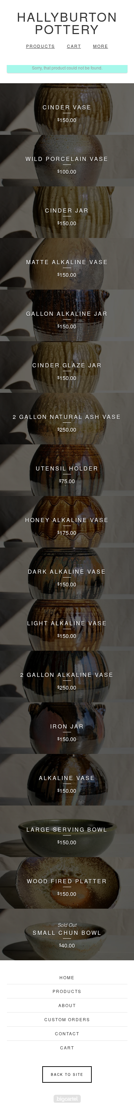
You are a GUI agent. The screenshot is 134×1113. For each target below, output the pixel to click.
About (67, 1005)
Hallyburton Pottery (67, 22)
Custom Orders (67, 1019)
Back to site (67, 1074)
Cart (74, 46)
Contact (67, 1033)
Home (67, 977)
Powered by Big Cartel (67, 1099)
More (100, 46)
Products (40, 46)
